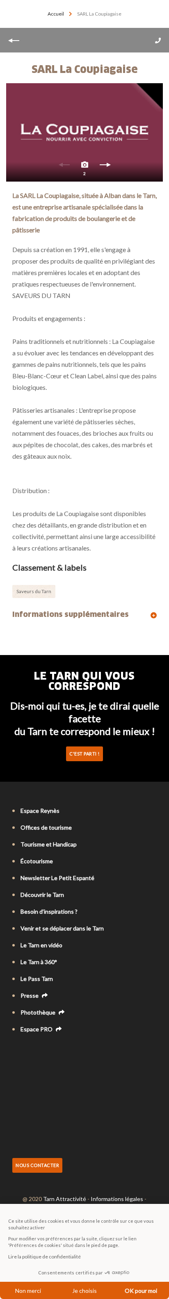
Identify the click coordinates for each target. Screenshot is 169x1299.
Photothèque (39, 1012)
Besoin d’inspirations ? (49, 911)
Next (105, 167)
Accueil (56, 14)
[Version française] (16, 1051)
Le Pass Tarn (37, 978)
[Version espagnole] (51, 1051)
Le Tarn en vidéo (41, 945)
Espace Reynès (40, 810)
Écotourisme (37, 861)
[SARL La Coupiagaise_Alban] (84, 132)
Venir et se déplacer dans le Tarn (62, 928)
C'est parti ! (84, 753)
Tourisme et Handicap (49, 844)
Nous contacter (37, 1165)
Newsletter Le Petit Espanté (57, 877)
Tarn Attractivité (64, 1198)
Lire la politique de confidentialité (44, 1257)
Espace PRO (37, 1029)
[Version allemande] (39, 1051)
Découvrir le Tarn (42, 894)
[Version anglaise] (28, 1051)
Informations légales (117, 1198)
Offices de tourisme (46, 827)
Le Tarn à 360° (39, 961)
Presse (30, 995)
